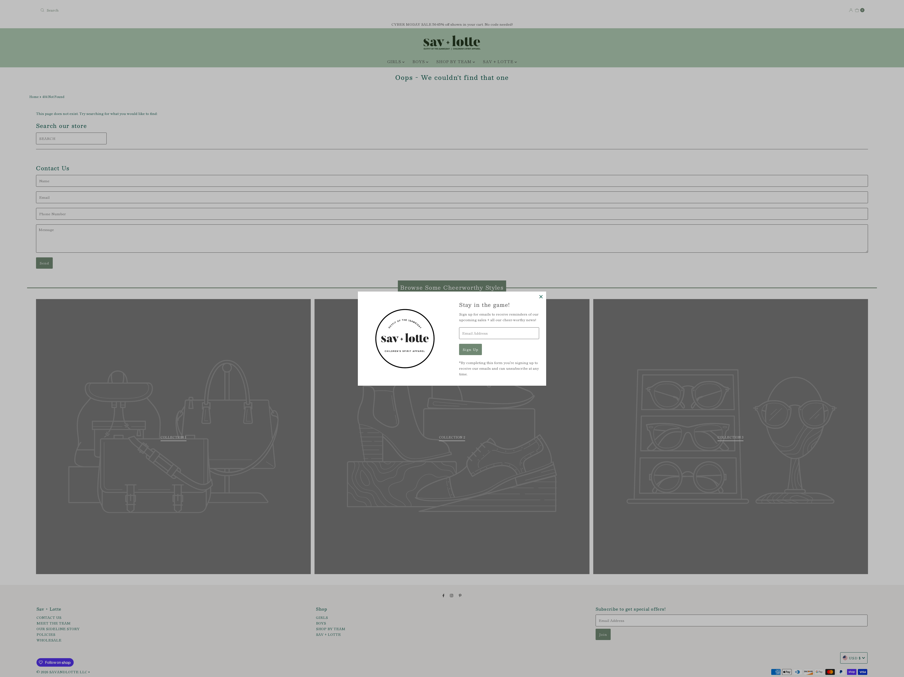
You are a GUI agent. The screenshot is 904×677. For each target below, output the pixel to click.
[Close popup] (541, 297)
